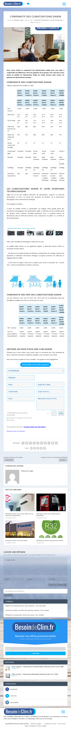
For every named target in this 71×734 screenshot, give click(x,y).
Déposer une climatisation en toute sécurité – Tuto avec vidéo (25, 606)
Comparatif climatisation (41, 20)
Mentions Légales (36, 724)
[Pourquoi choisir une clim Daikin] (20, 529)
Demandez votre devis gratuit (35, 364)
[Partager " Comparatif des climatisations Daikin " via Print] (56, 443)
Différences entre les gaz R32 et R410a (49, 540)
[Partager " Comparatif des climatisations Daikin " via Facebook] (23, 443)
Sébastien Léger (18, 20)
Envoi (61, 413)
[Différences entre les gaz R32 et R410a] (51, 529)
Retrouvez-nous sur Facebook (16, 431)
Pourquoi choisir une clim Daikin (16, 540)
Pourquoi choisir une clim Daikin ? (35, 427)
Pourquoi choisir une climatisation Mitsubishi (48, 514)
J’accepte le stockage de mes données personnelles (19, 419)
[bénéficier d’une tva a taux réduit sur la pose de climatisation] (20, 502)
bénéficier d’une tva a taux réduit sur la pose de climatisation (19, 514)
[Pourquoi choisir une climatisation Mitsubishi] (51, 502)
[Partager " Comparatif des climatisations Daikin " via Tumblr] (34, 443)
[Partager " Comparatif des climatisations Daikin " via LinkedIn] (41, 443)
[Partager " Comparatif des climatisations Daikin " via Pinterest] (38, 443)
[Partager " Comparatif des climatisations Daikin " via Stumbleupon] (49, 443)
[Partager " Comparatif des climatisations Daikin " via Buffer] (45, 443)
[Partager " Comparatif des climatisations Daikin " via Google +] (30, 443)
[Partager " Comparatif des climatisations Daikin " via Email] (52, 443)
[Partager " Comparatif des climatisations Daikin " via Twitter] (27, 443)
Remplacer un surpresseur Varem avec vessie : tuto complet (24, 615)
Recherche (8, 595)
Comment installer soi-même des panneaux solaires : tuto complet (27, 610)
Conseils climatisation (55, 20)
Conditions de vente (50, 724)
